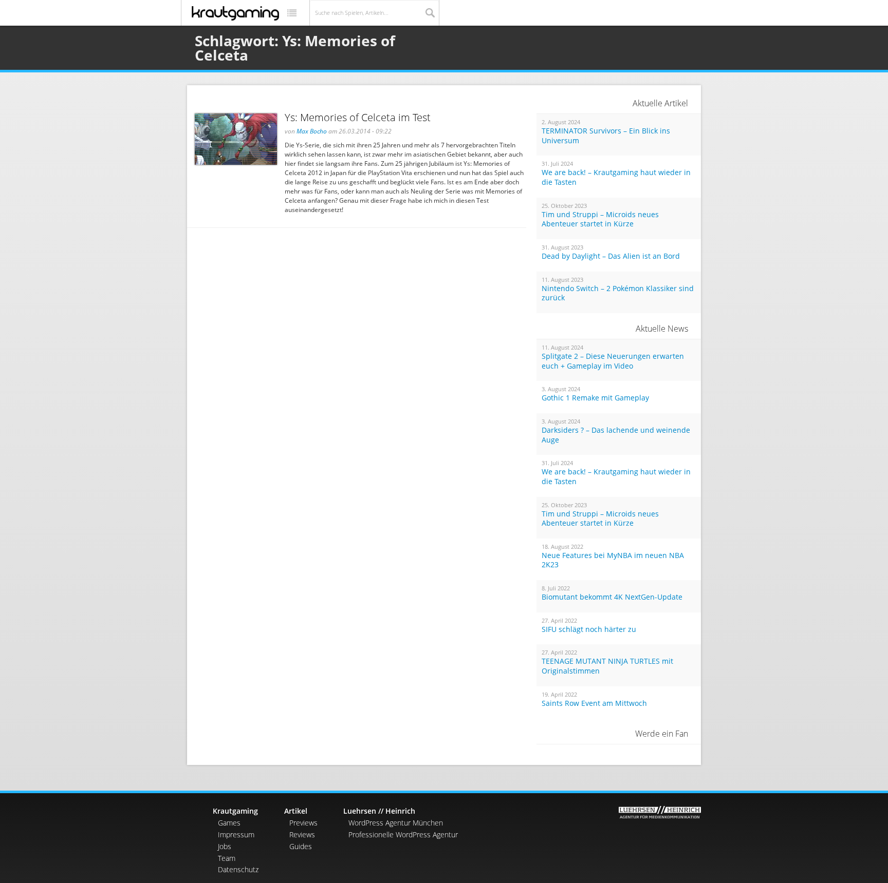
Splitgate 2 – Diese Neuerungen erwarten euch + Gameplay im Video (613, 361)
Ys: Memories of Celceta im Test (358, 117)
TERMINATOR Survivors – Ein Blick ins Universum (606, 135)
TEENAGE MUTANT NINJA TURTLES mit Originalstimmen (607, 666)
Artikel (295, 811)
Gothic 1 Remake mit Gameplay (595, 397)
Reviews (302, 834)
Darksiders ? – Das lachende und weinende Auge (616, 435)
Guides (300, 846)
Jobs (224, 846)
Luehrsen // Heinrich (379, 811)
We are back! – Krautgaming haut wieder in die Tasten (616, 177)
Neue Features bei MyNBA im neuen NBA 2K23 (613, 560)
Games (229, 823)
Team (226, 858)
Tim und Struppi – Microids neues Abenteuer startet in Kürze (600, 219)
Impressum (236, 834)
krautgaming (235, 13)
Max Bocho (312, 131)
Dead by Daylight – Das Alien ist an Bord (611, 256)
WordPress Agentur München (395, 823)
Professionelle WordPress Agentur (403, 834)
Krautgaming (235, 811)
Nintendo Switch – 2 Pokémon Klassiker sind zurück (618, 293)
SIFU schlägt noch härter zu (589, 629)
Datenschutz (238, 869)
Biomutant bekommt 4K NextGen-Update (612, 597)
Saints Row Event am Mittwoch (594, 703)
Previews (303, 823)
